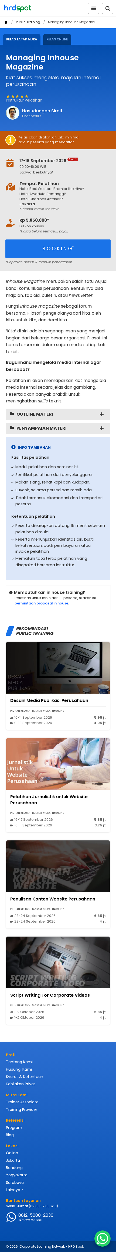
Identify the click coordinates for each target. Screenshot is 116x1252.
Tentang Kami (19, 1062)
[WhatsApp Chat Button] (102, 1238)
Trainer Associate (22, 1102)
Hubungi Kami (19, 1069)
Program (14, 1127)
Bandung (14, 1167)
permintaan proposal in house (41, 603)
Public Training (28, 22)
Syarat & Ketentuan (24, 1076)
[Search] (107, 8)
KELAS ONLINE (57, 39)
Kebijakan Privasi (21, 1084)
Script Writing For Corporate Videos (50, 995)
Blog (10, 1135)
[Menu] (93, 8)
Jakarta (13, 1160)
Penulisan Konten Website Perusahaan (52, 899)
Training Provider (21, 1109)
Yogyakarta (17, 1175)
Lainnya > (14, 1189)
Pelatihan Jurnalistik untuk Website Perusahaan (49, 800)
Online (12, 1153)
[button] (61, 172)
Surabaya (15, 1182)
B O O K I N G (58, 248)
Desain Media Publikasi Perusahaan (49, 700)
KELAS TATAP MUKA (21, 39)
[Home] (6, 22)
